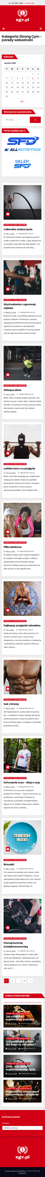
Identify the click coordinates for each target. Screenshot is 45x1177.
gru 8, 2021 (10, 551)
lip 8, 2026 (12, 1049)
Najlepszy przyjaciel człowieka (22, 625)
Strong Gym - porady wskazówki (15, 224)
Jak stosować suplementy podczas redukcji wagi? (20, 1019)
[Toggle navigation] (40, 28)
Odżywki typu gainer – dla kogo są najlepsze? (21, 1043)
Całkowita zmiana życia (18, 229)
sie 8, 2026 (12, 1024)
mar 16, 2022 (11, 312)
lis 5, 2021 (10, 630)
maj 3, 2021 (10, 787)
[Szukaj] (35, 120)
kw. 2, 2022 (10, 234)
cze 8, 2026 (12, 1074)
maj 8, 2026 (12, 1099)
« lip (21, 101)
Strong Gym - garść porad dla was (18, 1013)
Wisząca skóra (12, 390)
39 (24, 981)
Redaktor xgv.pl (26, 234)
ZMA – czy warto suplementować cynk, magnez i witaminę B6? (21, 1069)
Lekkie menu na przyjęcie (19, 468)
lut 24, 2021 (11, 951)
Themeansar (22, 1173)
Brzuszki (9, 864)
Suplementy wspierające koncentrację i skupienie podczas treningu (22, 1094)
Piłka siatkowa (13, 547)
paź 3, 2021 (10, 708)
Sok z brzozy (11, 704)
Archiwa (5, 1123)
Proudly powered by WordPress (15, 1171)
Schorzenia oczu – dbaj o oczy (22, 782)
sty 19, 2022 (11, 473)
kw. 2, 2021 (10, 869)
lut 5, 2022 (10, 394)
